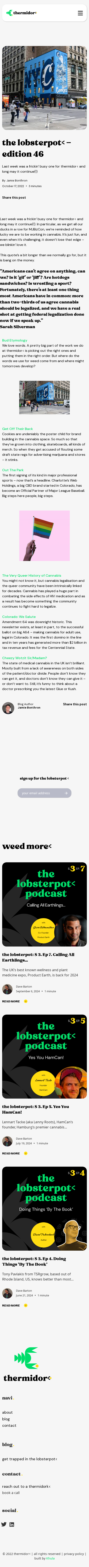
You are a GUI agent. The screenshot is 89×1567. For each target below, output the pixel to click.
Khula (50, 1558)
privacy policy (74, 1554)
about (7, 1412)
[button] (77, 12)
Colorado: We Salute (19, 616)
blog (6, 1419)
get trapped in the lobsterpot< (29, 1459)
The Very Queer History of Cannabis (31, 575)
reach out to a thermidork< (26, 1486)
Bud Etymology (14, 340)
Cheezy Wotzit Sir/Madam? (24, 658)
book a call (11, 1492)
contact (9, 1425)
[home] (22, 12)
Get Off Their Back (17, 429)
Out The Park (13, 470)
